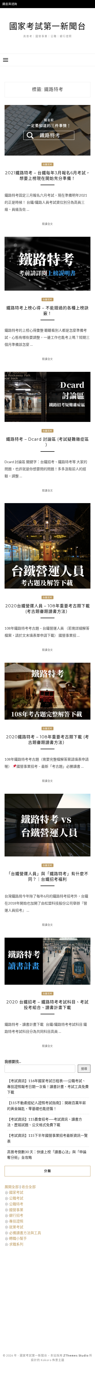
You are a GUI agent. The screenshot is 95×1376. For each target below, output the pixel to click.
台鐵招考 (47, 164)
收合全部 (29, 1187)
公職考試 (16, 1198)
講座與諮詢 (9, 4)
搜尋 (84, 1069)
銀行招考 (16, 1215)
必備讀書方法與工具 (25, 1233)
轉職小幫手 (18, 1238)
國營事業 (16, 1210)
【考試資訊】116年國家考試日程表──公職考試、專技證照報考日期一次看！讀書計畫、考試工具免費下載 (48, 1086)
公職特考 (16, 1204)
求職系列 (16, 1244)
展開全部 (12, 1187)
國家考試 (16, 1192)
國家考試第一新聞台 (47, 26)
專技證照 (16, 1221)
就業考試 (16, 1227)
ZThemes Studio (75, 1355)
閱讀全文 (47, 223)
